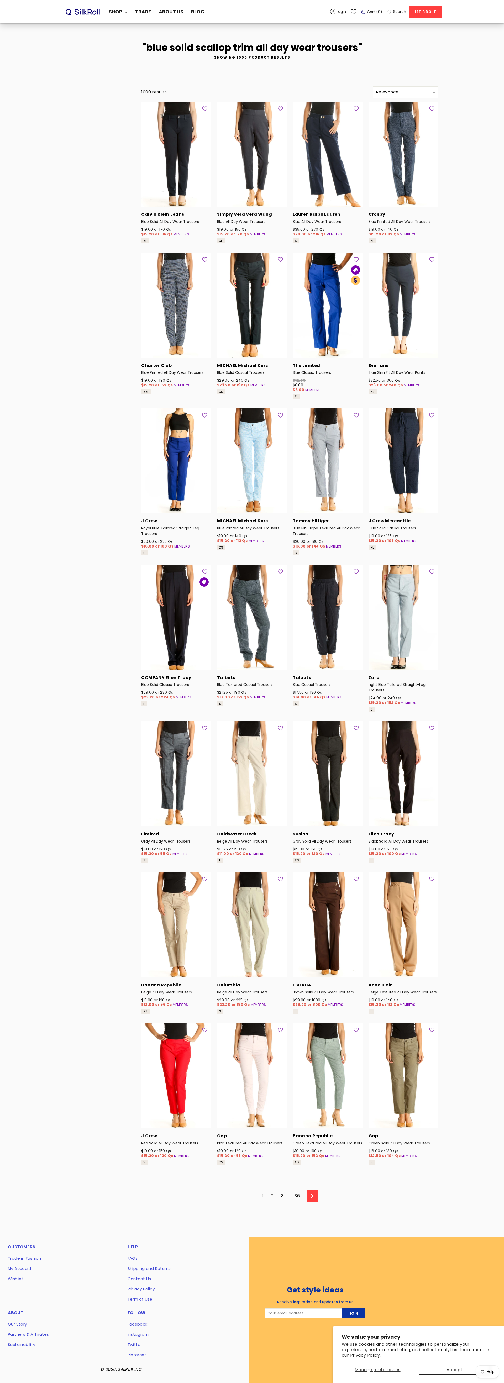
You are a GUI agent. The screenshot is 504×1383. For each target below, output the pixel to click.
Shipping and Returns (149, 1268)
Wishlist (15, 1278)
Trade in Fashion (24, 1258)
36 (297, 1196)
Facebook (138, 1324)
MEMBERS (181, 234)
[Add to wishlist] (205, 108)
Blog (197, 11)
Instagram (138, 1334)
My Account (20, 1268)
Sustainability (21, 1344)
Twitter (135, 1344)
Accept (455, 1370)
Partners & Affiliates (28, 1334)
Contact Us (139, 1278)
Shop (116, 11)
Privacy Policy (141, 1289)
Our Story (17, 1324)
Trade (143, 11)
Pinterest (137, 1355)
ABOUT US (171, 11)
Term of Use (140, 1299)
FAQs (133, 1258)
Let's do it (425, 11)
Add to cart (176, 199)
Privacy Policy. (365, 1355)
